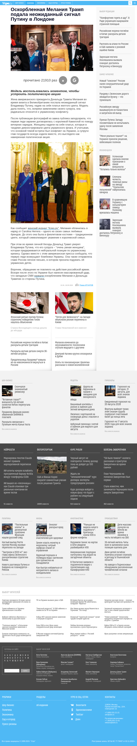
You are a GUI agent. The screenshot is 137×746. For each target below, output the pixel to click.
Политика (30, 3)
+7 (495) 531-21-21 (112, 713)
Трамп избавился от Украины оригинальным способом (13, 609)
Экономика (41, 3)
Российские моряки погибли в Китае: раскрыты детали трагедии (29, 344)
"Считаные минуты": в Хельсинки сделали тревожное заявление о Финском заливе (14, 627)
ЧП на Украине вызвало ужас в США (49, 600)
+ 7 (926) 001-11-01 (112, 720)
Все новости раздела (9, 429)
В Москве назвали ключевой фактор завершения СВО (50, 634)
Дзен (77, 719)
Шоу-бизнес (19, 3)
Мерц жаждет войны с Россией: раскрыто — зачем (82, 634)
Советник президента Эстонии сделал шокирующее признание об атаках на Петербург (16, 602)
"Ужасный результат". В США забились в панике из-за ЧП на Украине (51, 609)
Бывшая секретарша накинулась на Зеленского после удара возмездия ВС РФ (16, 635)
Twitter (79, 714)
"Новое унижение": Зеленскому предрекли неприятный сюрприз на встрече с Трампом (118, 618)
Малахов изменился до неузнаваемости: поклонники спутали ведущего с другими (70, 345)
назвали (39, 275)
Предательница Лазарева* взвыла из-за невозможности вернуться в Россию (28, 362)
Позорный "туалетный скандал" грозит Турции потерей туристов (85, 618)
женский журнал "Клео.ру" (43, 228)
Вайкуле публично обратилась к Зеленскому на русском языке (14, 618)
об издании (42, 705)
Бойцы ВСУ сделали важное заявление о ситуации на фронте (51, 618)
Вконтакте (81, 705)
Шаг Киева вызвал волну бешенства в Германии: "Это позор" (84, 609)
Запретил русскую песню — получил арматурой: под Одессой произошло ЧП (119, 601)
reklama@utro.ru (111, 723)
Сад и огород (53, 3)
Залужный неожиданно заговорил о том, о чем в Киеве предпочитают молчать (118, 610)
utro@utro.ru (109, 715)
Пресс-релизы (66, 3)
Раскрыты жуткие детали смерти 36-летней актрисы (29, 352)
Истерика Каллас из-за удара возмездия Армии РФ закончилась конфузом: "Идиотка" (83, 602)
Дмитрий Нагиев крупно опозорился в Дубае (73, 355)
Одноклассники (84, 709)
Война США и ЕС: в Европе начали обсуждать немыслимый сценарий (117, 626)
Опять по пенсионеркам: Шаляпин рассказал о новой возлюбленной (72, 364)
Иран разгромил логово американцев (118, 634)
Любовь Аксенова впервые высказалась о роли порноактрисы (83, 626)
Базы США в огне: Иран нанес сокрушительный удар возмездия (49, 626)
